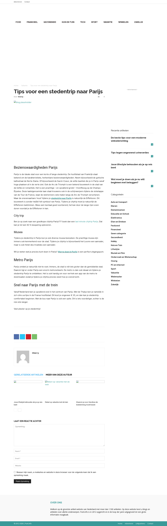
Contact (27, 2)
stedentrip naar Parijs (61, 198)
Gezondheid (50, 22)
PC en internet (117, 265)
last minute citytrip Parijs (86, 221)
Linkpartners (140, 523)
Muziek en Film (118, 253)
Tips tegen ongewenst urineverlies (130, 152)
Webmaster (116, 277)
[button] (150, 12)
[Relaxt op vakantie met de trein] (59, 390)
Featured (115, 226)
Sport (94, 22)
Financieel (32, 22)
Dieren (114, 206)
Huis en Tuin (68, 22)
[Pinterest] (28, 336)
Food (18, 22)
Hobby (114, 241)
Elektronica (116, 218)
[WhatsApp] (34, 336)
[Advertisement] (83, 47)
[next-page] (19, 410)
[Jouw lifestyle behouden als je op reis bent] (28, 390)
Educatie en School (120, 214)
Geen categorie (118, 233)
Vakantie (107, 22)
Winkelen (123, 22)
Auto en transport (119, 202)
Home (16, 85)
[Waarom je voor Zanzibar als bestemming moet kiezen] (90, 390)
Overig (114, 261)
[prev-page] (15, 410)
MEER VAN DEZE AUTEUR (59, 374)
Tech (82, 22)
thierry (20, 97)
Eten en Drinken (118, 222)
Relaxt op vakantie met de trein (56, 402)
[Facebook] (16, 336)
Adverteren (18, 2)
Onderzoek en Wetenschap (124, 257)
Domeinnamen (118, 210)
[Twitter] (22, 336)
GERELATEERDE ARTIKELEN (28, 374)
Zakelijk (138, 22)
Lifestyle (115, 249)
